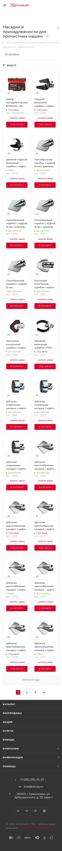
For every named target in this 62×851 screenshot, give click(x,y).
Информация (13, 757)
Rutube (35, 811)
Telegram (26, 811)
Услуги (8, 730)
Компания (11, 748)
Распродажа (12, 713)
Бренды (8, 739)
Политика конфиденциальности (38, 827)
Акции (8, 722)
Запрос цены (17, 118)
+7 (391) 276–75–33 (32, 779)
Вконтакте (18, 811)
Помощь (9, 766)
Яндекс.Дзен (44, 811)
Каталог (9, 704)
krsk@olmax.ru (33, 786)
